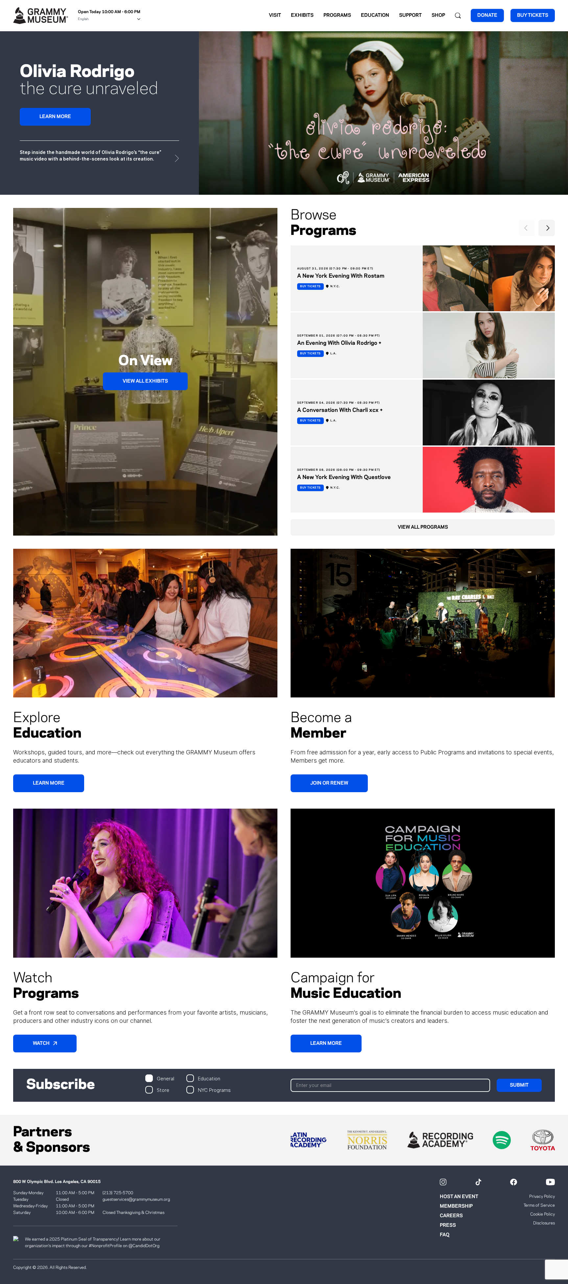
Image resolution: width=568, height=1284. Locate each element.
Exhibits (302, 15)
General (165, 1078)
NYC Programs (214, 1090)
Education (375, 15)
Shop (438, 15)
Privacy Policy (542, 1196)
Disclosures (544, 1223)
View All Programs (423, 527)
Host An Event (459, 1197)
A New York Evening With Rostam (340, 276)
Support (410, 15)
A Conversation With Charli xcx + (340, 410)
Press (448, 1225)
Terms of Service (539, 1205)
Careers (451, 1216)
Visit (275, 15)
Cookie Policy (542, 1214)
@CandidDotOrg (144, 1246)
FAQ (444, 1235)
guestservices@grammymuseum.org (136, 1199)
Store (163, 1090)
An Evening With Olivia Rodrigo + (339, 343)
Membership (456, 1206)
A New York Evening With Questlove (344, 477)
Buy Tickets (310, 286)
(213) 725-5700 (118, 1193)
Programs (337, 15)
